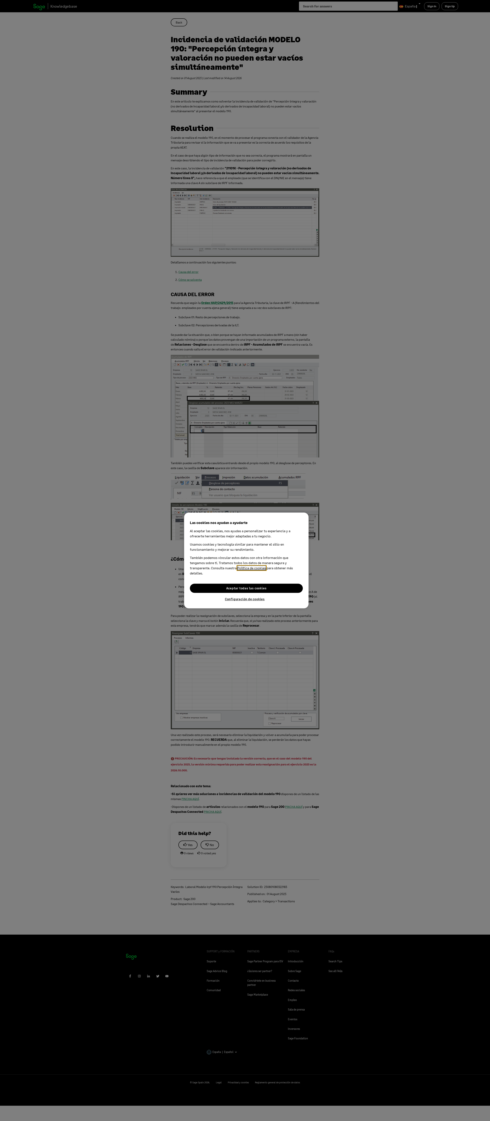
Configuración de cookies (245, 599)
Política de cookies (251, 568)
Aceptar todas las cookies (246, 588)
